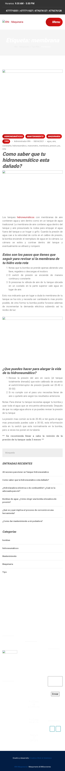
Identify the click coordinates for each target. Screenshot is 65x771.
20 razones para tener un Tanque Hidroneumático (25, 472)
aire (54, 141)
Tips (6, 141)
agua (49, 141)
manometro (33, 146)
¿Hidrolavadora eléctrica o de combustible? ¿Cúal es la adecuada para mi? (28, 489)
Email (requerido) (55, 672)
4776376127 (32, 682)
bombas (6, 540)
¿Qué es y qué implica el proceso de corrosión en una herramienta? (27, 511)
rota (4, 149)
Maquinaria (54, 136)
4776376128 (32, 690)
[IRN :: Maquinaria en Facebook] (52, 729)
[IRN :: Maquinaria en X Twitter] (58, 729)
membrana (44, 146)
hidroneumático (19, 146)
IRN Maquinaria (20, 767)
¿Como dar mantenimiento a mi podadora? (22, 521)
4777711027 (32, 674)
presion (53, 146)
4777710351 (32, 666)
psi (58, 146)
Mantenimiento (35, 136)
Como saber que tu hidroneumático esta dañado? (25, 160)
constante (7, 146)
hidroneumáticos (13, 136)
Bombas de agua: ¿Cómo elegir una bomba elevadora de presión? (29, 500)
